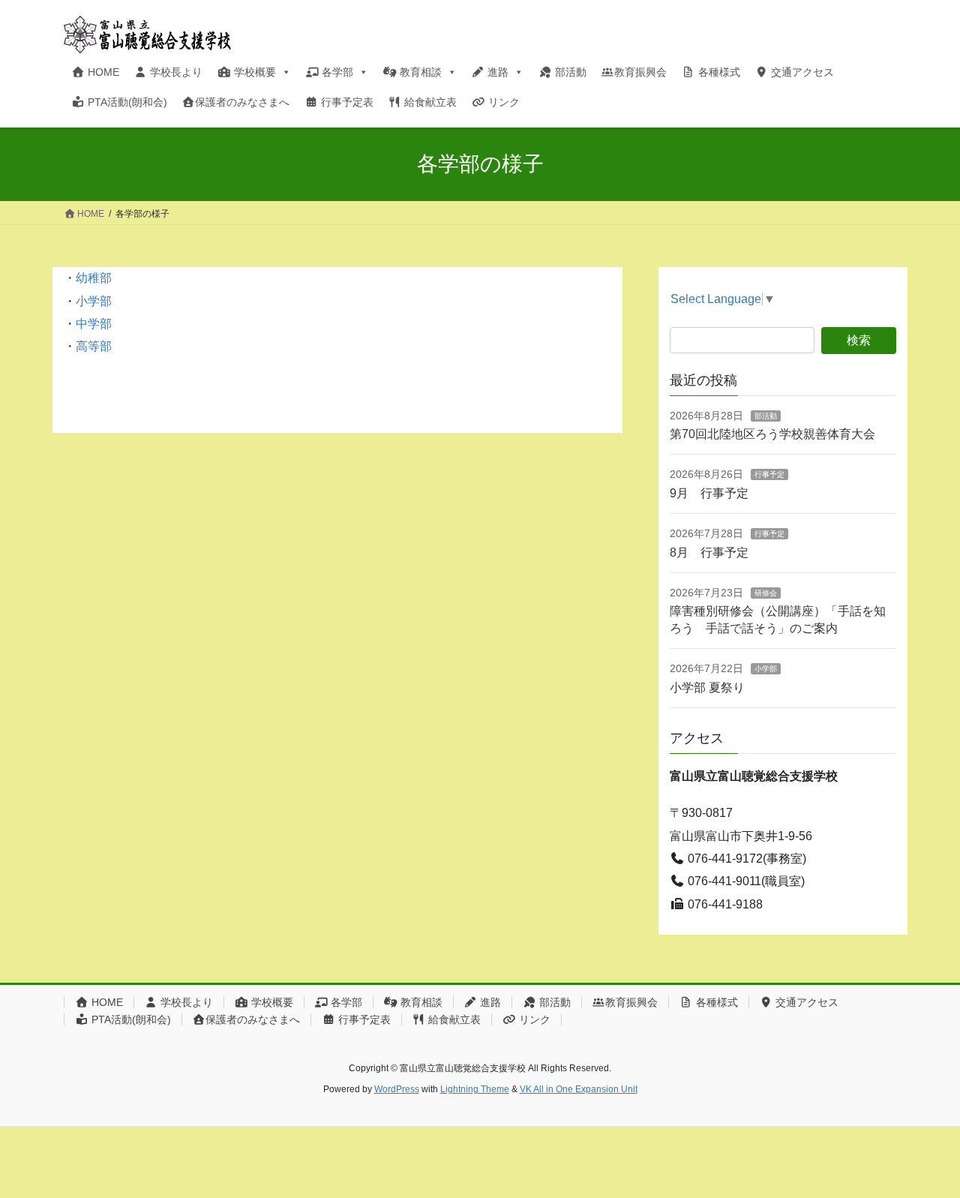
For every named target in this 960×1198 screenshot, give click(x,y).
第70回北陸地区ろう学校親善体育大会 (772, 434)
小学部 (94, 301)
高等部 (94, 346)
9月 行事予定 (709, 493)
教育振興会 (640, 72)
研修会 (765, 593)
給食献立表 (429, 102)
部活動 (569, 72)
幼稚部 (94, 278)
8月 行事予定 (709, 552)
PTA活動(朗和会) (126, 102)
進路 (496, 72)
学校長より (174, 72)
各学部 (336, 72)
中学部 (94, 323)
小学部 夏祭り (707, 687)
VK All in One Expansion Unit (579, 1089)
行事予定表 (346, 102)
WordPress (396, 1089)
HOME (102, 72)
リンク (502, 102)
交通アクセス (801, 72)
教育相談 (419, 72)
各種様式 (717, 72)
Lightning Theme (474, 1089)
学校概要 (253, 72)
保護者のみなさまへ (242, 102)
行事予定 (769, 474)
